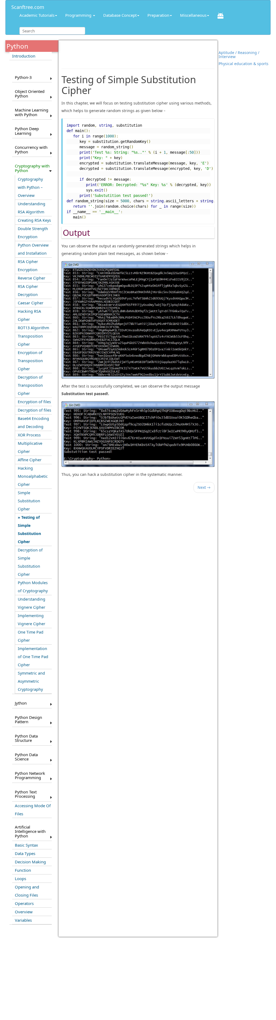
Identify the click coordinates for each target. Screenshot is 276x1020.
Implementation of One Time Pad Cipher (33, 656)
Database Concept (120, 15)
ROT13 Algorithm (33, 327)
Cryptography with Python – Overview (30, 187)
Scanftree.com (27, 6)
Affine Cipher (30, 459)
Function (23, 870)
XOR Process (29, 434)
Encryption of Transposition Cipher (30, 360)
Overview (24, 911)
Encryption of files (34, 401)
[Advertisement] (138, 51)
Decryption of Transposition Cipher (30, 385)
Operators (24, 903)
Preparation (158, 15)
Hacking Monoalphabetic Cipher (33, 476)
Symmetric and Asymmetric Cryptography (31, 681)
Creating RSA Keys (34, 220)
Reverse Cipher (31, 278)
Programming (78, 15)
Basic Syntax (26, 845)
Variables (23, 920)
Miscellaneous (193, 15)
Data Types (25, 853)
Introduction (23, 56)
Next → (204, 487)
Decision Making (30, 861)
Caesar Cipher (30, 302)
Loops (20, 878)
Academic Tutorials (36, 15)
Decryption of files (34, 410)
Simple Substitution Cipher (29, 500)
